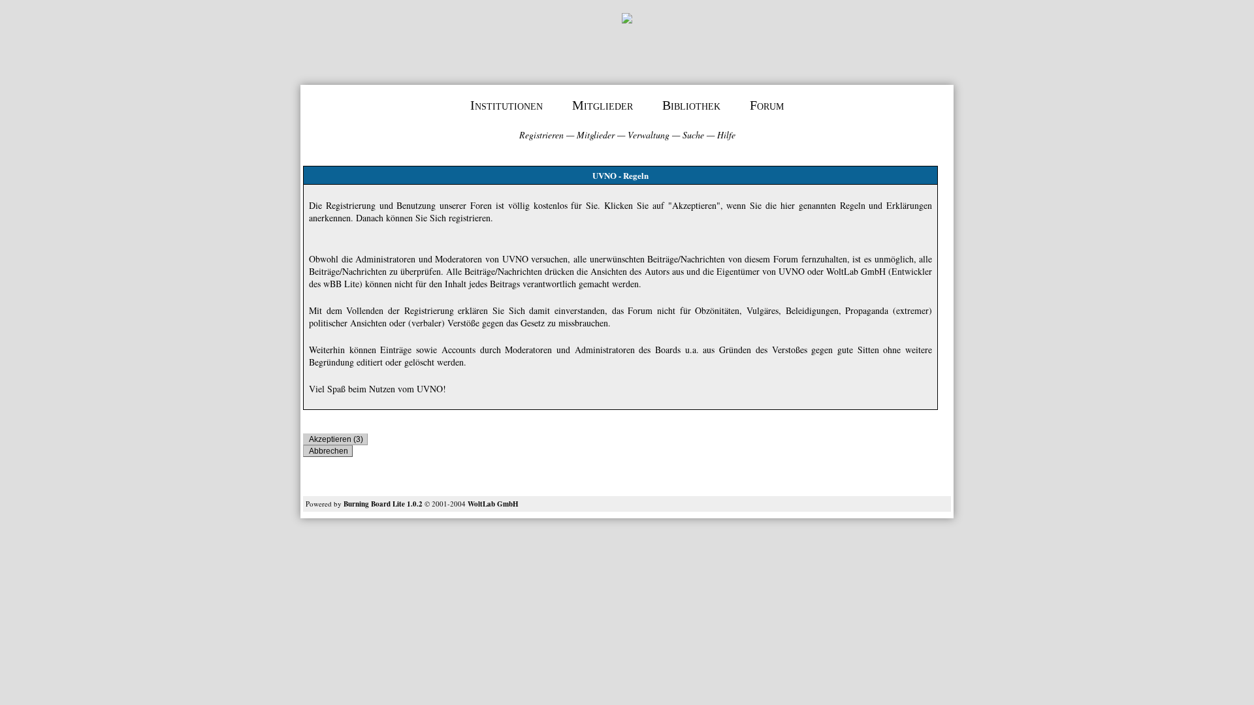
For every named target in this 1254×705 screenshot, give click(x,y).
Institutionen (506, 105)
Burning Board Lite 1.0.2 (383, 504)
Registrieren (541, 135)
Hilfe (726, 135)
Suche (693, 135)
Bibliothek (691, 105)
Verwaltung (648, 135)
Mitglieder (602, 105)
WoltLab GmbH (493, 504)
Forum (767, 105)
